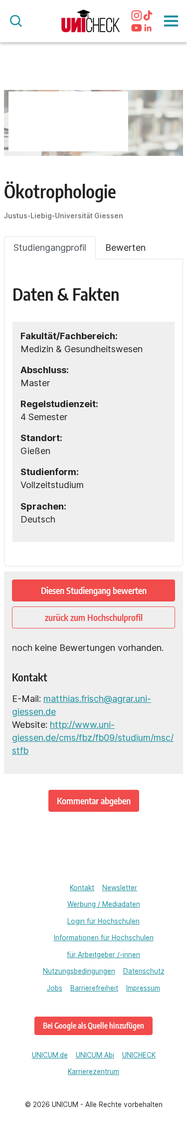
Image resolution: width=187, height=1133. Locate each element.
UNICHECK (139, 1055)
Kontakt (82, 888)
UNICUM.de (50, 1055)
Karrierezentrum (93, 1072)
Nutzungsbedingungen (79, 971)
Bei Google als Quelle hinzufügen (93, 1025)
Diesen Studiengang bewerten (94, 590)
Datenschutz (144, 971)
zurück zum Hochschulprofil (94, 617)
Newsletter (119, 888)
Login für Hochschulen (103, 921)
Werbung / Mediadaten (103, 904)
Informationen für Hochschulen (104, 938)
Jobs (54, 988)
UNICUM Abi (95, 1055)
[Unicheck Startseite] (90, 20)
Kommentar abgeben (94, 800)
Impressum (143, 988)
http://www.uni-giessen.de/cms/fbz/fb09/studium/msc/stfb (93, 737)
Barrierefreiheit (94, 988)
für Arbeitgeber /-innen (103, 955)
